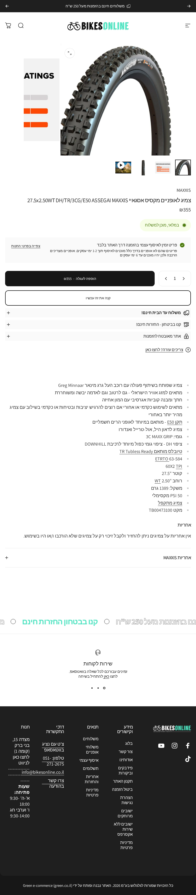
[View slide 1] (104, 688)
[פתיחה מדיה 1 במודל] (70, 53)
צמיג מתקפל (170, 503)
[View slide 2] (98, 688)
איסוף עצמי (89, 760)
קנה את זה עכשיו (98, 298)
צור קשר (126, 751)
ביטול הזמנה (122, 789)
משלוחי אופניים (92, 750)
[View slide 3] (92, 688)
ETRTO (162, 459)
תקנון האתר (123, 781)
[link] (43, 772)
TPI (179, 466)
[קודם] (188, 6)
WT (158, 481)
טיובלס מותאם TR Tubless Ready (150, 451)
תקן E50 (174, 422)
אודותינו (126, 759)
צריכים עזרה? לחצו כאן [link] (164, 349)
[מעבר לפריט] (183, 167)
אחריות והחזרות (92, 779)
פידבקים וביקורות (125, 771)
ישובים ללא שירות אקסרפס (123, 829)
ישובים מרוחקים (125, 813)
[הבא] (7, 6)
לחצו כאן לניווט (21, 760)
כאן (106, 676)
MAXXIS (184, 190)
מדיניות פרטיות (126, 845)
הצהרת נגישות (126, 800)
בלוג (129, 743)
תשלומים (91, 768)
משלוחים (91, 739)
